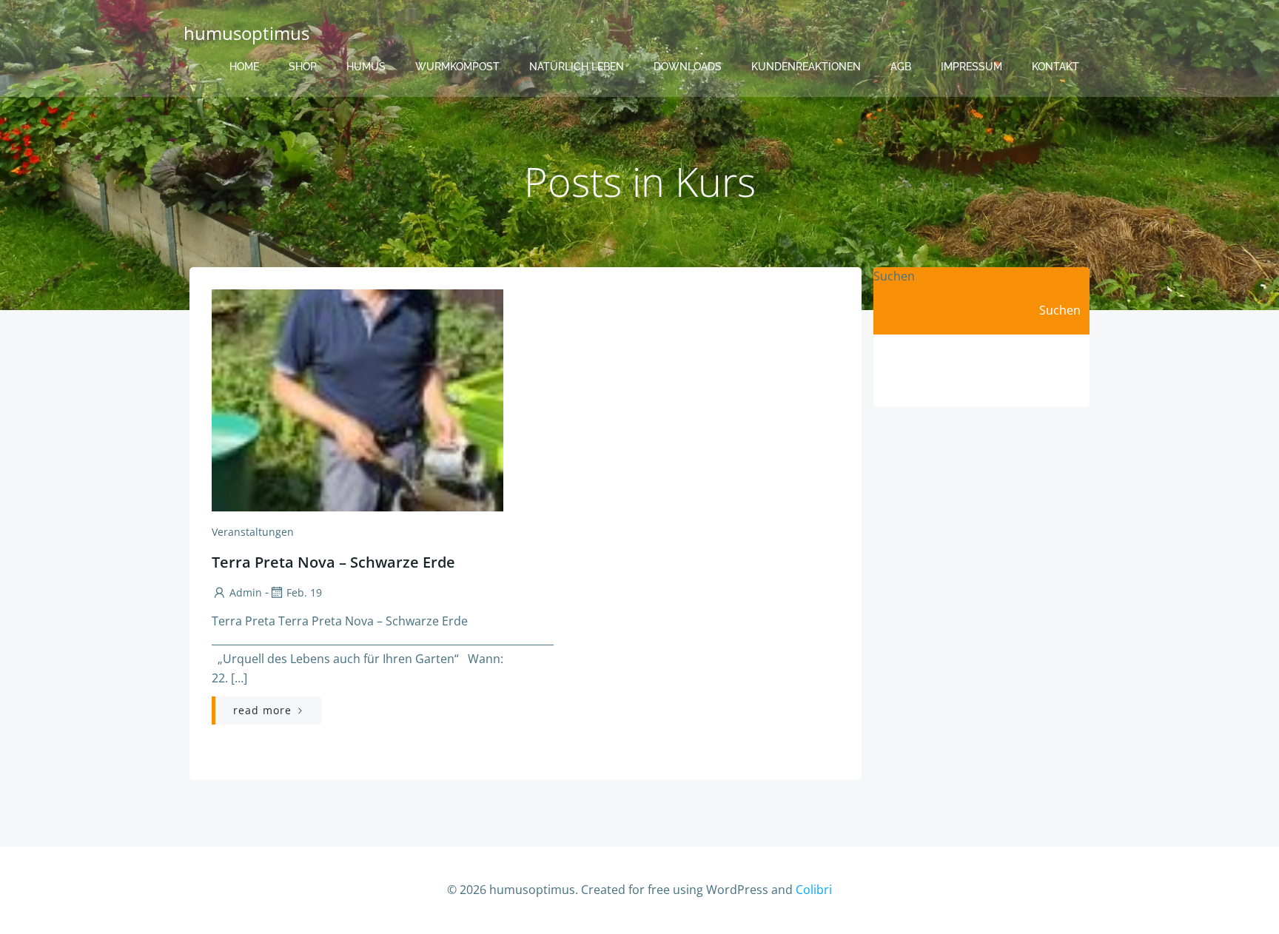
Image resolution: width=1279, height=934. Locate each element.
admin (245, 592)
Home (244, 67)
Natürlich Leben (576, 67)
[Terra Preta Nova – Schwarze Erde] (357, 399)
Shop (303, 67)
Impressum (971, 67)
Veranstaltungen (253, 532)
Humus (366, 67)
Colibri (814, 889)
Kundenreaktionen (806, 67)
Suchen (894, 276)
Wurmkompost (457, 67)
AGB (900, 67)
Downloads (688, 67)
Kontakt (1055, 67)
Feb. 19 (304, 592)
